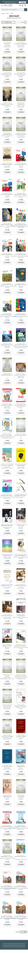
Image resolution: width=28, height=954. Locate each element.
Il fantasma (7, 44)
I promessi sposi (7, 706)
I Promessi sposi (21, 615)
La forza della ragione (7, 766)
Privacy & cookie (22, 946)
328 (26, 932)
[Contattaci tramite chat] (20, 5)
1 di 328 (22, 22)
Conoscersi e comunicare (21, 676)
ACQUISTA (7, 52)
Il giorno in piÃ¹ (20, 525)
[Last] (23, 932)
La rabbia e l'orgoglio (21, 736)
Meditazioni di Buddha (20, 134)
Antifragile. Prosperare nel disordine (9, 525)
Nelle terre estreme (7, 646)
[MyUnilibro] (22, 5)
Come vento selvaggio (7, 736)
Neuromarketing (21, 465)
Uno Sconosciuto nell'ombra (8, 74)
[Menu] (2, 5)
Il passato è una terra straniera (8, 104)
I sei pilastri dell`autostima (21, 495)
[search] (25, 9)
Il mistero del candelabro (21, 44)
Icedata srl (17, 946)
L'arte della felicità (7, 134)
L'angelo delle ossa (7, 796)
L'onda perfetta (21, 104)
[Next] (25, 22)
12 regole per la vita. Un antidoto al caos (11, 585)
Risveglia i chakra (7, 555)
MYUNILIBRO (22, 2)
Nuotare (7, 676)
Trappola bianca (21, 766)
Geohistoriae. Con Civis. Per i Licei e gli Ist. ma (12, 856)
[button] (25, 5)
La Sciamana (21, 796)
